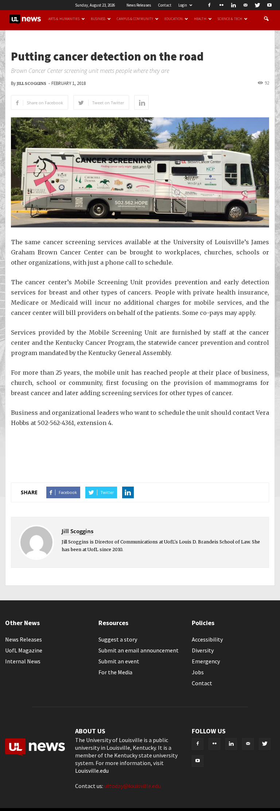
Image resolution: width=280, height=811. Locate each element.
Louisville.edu (92, 770)
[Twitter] (257, 5)
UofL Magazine (23, 650)
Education (173, 19)
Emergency (206, 661)
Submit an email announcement (138, 650)
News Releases (139, 5)
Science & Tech (230, 19)
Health (200, 19)
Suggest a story (117, 639)
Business (98, 19)
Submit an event (118, 661)
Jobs (198, 672)
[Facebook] (209, 5)
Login (182, 5)
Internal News (22, 661)
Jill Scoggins (31, 83)
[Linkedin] (233, 5)
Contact (164, 5)
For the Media (115, 672)
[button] (266, 19)
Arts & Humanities (63, 19)
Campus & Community (135, 19)
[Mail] (245, 5)
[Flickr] (221, 5)
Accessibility (207, 639)
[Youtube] (269, 5)
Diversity (203, 650)
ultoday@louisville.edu (132, 785)
